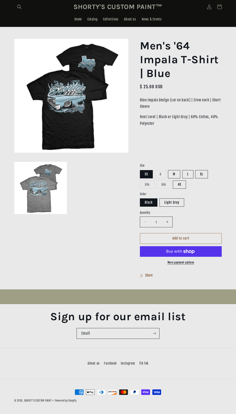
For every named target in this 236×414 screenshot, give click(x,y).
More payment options (181, 262)
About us (94, 363)
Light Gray (171, 202)
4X (179, 184)
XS (146, 174)
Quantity (145, 212)
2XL (149, 185)
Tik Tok (143, 363)
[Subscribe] (154, 333)
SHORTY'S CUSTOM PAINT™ (39, 400)
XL (201, 174)
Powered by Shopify (66, 400)
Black (149, 202)
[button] (19, 7)
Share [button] (149, 275)
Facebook (110, 363)
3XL (166, 185)
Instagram (128, 363)
